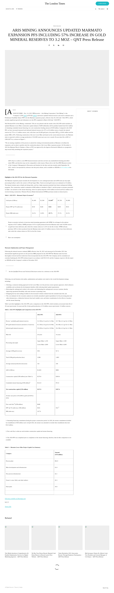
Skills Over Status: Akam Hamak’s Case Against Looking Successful (91, 142)
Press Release (57, 26)
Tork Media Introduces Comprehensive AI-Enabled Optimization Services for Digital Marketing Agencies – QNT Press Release (25, 16)
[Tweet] (53, 45)
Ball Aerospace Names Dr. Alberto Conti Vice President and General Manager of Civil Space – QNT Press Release (96, 555)
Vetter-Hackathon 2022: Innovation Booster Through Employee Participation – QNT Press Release (97, 16)
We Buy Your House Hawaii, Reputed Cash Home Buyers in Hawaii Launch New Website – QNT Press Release (61, 16)
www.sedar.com (65, 167)
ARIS (25, 115)
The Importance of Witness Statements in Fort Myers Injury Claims (95, 145)
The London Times (55, 3)
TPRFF (35, 115)
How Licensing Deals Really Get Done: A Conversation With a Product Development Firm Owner (96, 153)
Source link (8, 506)
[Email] (63, 45)
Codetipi (20, 587)
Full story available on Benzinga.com (15, 498)
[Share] (49, 45)
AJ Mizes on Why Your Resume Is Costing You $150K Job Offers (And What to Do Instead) (91, 160)
